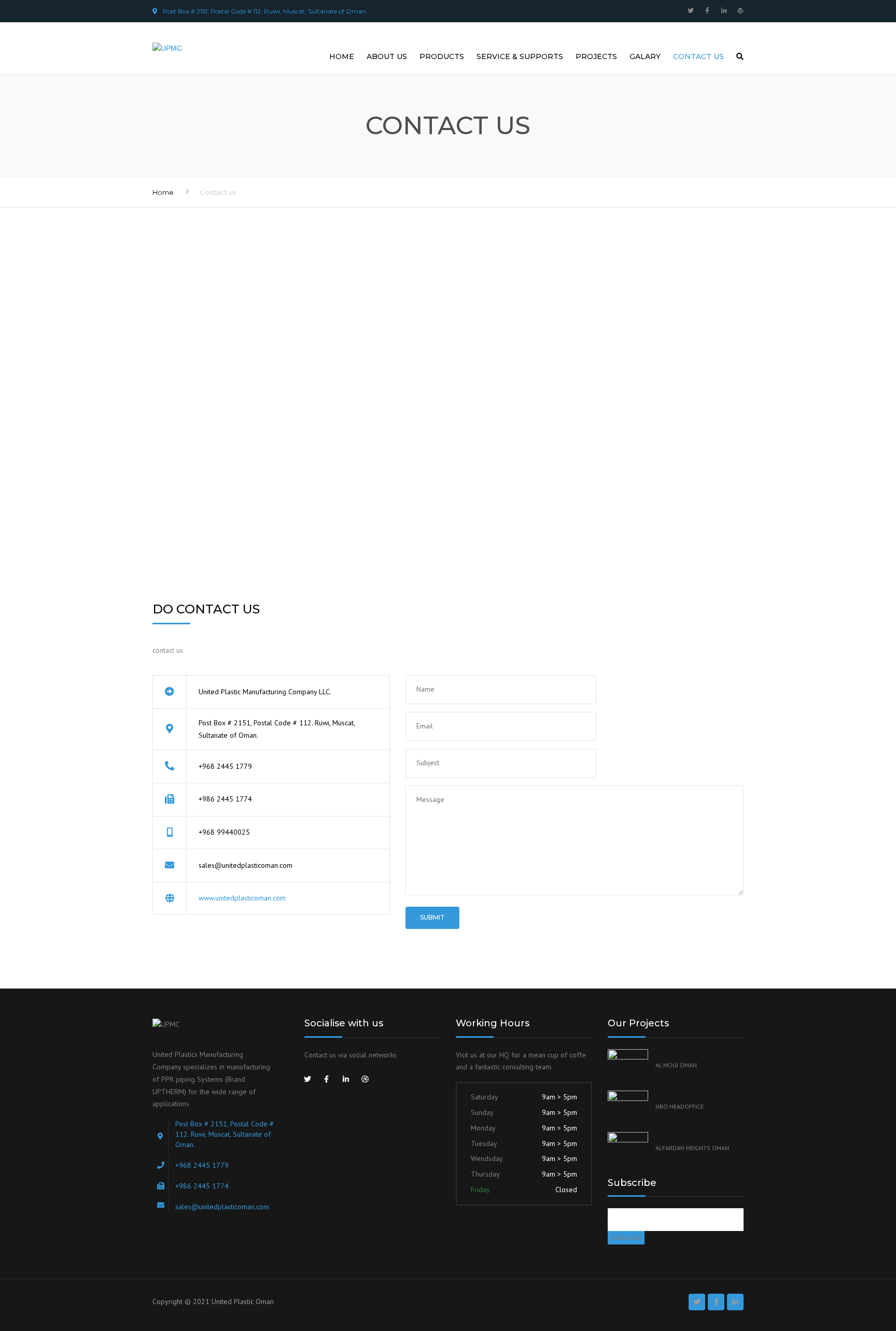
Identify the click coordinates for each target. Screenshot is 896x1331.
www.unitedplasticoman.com (242, 898)
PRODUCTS (441, 56)
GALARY (645, 56)
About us (387, 56)
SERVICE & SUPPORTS (520, 56)
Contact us (698, 56)
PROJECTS (596, 56)
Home (341, 56)
